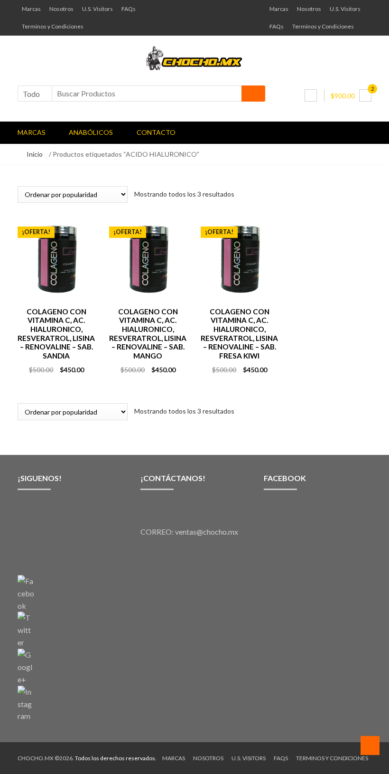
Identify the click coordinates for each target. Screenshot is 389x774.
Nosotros (61, 8)
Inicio (35, 154)
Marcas (31, 8)
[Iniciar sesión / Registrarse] (311, 95)
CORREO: (157, 531)
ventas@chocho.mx (206, 531)
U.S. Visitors (97, 8)
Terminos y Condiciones (52, 26)
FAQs (128, 8)
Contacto (156, 132)
